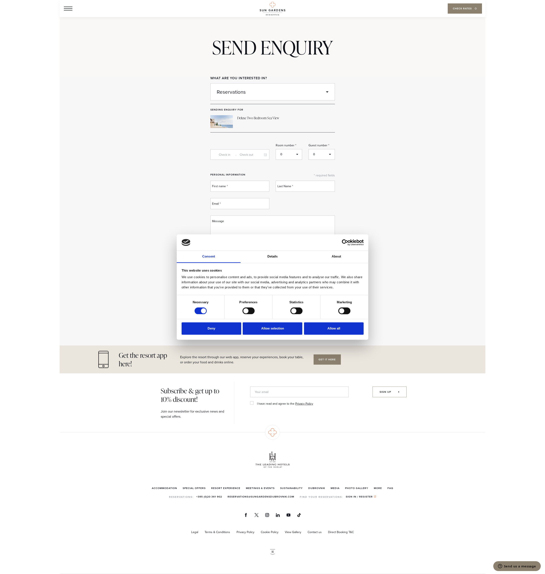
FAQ (390, 488)
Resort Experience (225, 488)
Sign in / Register (359, 496)
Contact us (315, 532)
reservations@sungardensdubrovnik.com (261, 496)
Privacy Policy (304, 403)
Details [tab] (272, 256)
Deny (211, 328)
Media (335, 488)
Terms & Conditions (217, 532)
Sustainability (291, 488)
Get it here (327, 359)
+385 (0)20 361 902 (209, 496)
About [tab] (336, 256)
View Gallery (293, 532)
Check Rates (463, 8)
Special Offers (194, 488)
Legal (194, 532)
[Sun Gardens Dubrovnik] (272, 9)
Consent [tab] (208, 256)
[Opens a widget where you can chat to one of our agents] (517, 566)
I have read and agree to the (285, 403)
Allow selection (272, 328)
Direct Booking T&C (341, 532)
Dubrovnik (316, 488)
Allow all (333, 328)
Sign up (386, 392)
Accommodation (164, 488)
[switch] (248, 310)
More (378, 488)
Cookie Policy (269, 532)
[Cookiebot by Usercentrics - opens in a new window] (345, 242)
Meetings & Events (260, 488)
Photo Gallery (356, 488)
